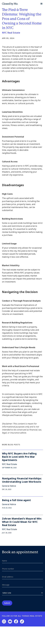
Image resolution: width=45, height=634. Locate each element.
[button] (40, 4)
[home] (10, 3)
